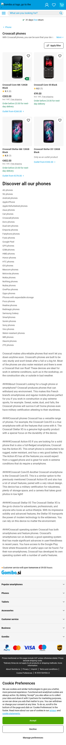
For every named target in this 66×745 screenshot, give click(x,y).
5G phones (7, 194)
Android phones (9, 198)
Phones (5, 593)
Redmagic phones (10, 309)
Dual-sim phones (10, 226)
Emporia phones (10, 230)
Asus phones (8, 210)
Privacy (26, 669)
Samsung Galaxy (10, 313)
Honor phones (9, 257)
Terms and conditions (49, 669)
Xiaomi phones (9, 341)
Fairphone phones (11, 234)
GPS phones (8, 246)
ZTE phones (8, 345)
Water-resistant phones (13, 333)
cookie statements (11, 713)
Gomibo (5, 636)
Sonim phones (9, 321)
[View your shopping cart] (61, 4)
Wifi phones (8, 337)
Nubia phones (9, 285)
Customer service (10, 619)
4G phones (7, 190)
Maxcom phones (10, 269)
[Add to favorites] (28, 56)
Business (6, 628)
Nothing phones (10, 281)
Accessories (7, 610)
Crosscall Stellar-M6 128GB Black (15, 150)
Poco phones (8, 301)
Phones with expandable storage (18, 297)
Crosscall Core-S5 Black (45, 85)
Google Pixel (8, 242)
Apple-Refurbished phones (14, 206)
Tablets (5, 602)
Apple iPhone (8, 202)
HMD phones (8, 253)
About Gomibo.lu (13, 669)
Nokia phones (9, 277)
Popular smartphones (12, 584)
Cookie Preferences (24, 673)
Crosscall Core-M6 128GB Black (14, 86)
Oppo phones (8, 293)
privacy (53, 710)
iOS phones (7, 265)
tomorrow (33, 567)
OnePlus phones (10, 289)
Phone (8, 27)
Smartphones (8, 317)
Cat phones (7, 214)
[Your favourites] (54, 5)
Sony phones (8, 325)
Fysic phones (8, 238)
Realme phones (9, 305)
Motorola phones (10, 273)
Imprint (34, 669)
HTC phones (8, 261)
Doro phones (8, 222)
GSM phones (8, 249)
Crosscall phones (10, 218)
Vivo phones (8, 329)
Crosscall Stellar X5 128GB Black (47, 150)
